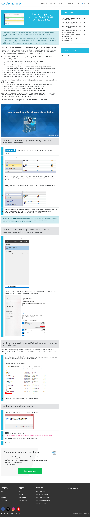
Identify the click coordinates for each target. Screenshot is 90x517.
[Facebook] (3, 509)
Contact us (4, 500)
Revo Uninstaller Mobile (42, 497)
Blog (78, 3)
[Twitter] (8, 509)
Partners (3, 497)
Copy (7, 433)
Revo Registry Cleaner (42, 494)
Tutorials (21, 494)
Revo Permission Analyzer (43, 500)
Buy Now (52, 3)
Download (9, 150)
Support (60, 3)
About (2, 491)
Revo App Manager (41, 503)
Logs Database (23, 500)
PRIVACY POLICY (86, 513)
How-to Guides (22, 497)
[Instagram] (13, 509)
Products (43, 3)
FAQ (20, 491)
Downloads (70, 3)
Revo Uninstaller (40, 491)
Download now (30, 471)
